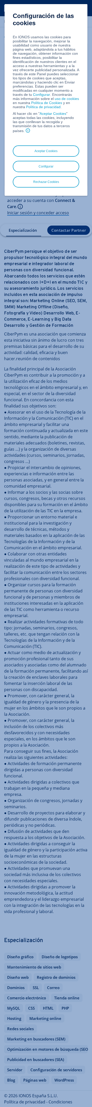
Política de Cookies (46, 103)
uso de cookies (66, 99)
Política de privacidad (43, 107)
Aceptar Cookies (53, 113)
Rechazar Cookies (46, 182)
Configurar (41, 94)
